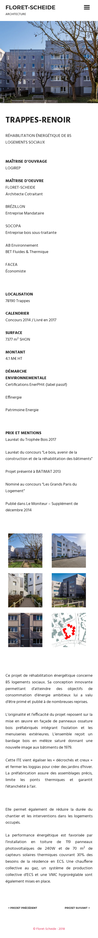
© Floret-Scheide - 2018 (49, 929)
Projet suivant (76, 907)
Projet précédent (23, 907)
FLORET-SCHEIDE (30, 7)
